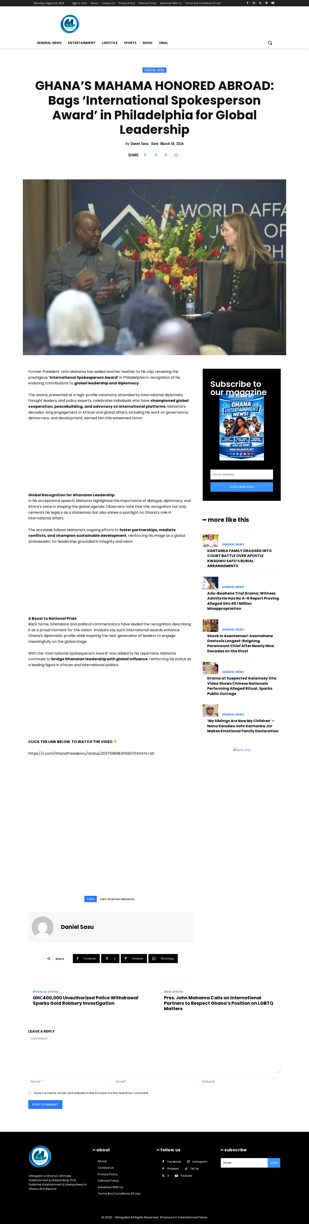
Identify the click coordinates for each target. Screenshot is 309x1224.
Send (274, 1163)
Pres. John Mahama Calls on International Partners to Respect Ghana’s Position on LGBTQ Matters (218, 1003)
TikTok (194, 1169)
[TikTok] (186, 1169)
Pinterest (173, 1169)
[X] (260, 3)
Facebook (174, 1162)
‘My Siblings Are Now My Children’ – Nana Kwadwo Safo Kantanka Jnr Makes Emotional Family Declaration (242, 726)
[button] (269, 42)
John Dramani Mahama (117, 899)
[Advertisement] (111, 458)
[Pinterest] (165, 155)
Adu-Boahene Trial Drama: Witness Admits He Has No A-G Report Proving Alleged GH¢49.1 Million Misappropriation (243, 601)
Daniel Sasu (139, 144)
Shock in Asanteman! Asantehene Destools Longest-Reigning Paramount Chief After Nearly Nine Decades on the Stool (240, 643)
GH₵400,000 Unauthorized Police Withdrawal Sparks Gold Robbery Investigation (85, 1000)
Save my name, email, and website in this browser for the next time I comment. (91, 1093)
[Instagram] (254, 3)
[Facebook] (247, 3)
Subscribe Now (242, 487)
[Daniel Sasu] (45, 927)
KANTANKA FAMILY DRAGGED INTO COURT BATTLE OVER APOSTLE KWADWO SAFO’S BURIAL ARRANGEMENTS (239, 558)
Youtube (186, 1176)
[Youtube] (272, 3)
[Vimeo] (266, 3)
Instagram (200, 1162)
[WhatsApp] (176, 155)
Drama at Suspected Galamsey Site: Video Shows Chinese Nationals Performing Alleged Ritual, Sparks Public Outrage (242, 686)
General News (154, 70)
